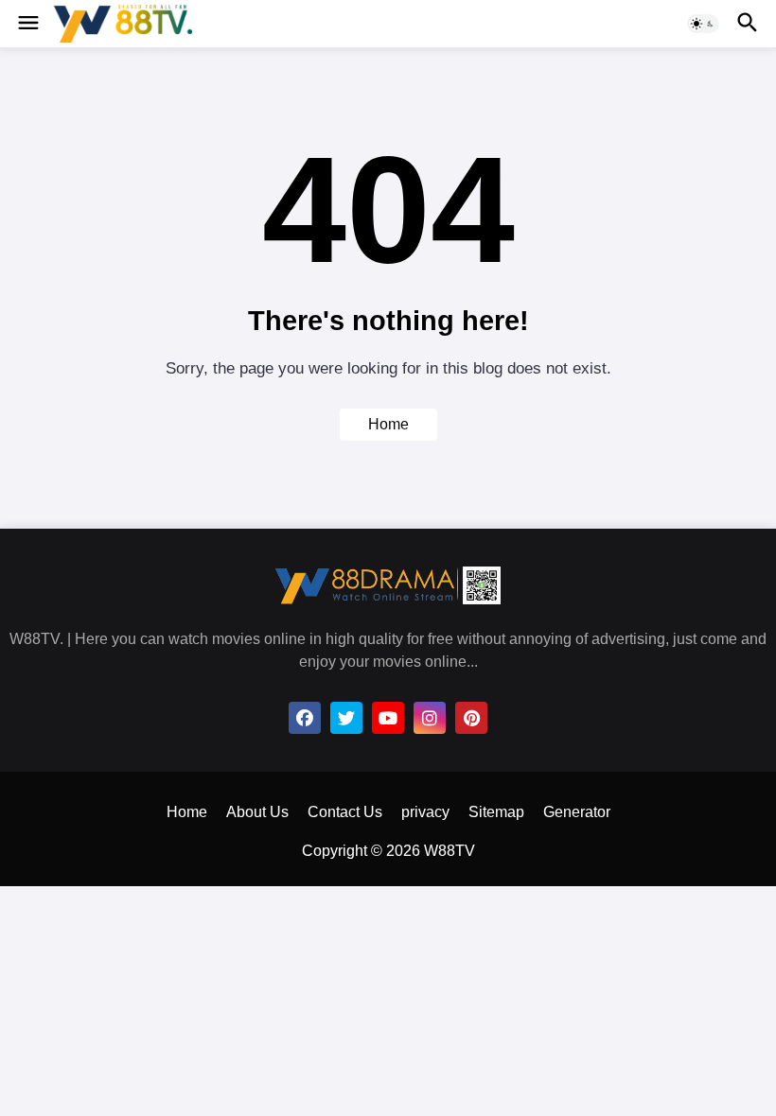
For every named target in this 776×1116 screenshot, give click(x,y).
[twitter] (346, 718)
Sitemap (496, 812)
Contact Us (345, 812)
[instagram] (430, 718)
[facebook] (305, 718)
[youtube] (388, 718)
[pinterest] (471, 718)
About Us (257, 812)
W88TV (449, 851)
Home (388, 424)
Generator (576, 812)
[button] (27, 24)
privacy (425, 812)
